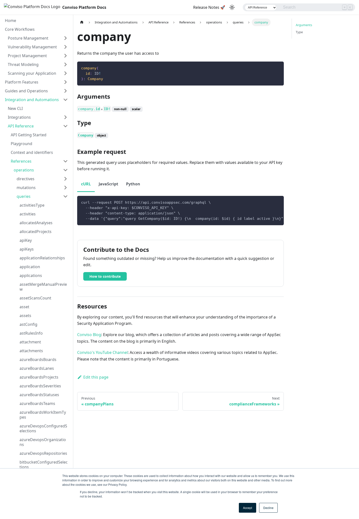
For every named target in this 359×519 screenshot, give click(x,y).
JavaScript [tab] (108, 184)
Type (299, 32)
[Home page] (81, 22)
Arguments (304, 25)
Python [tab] (133, 184)
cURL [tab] (86, 184)
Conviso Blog (89, 334)
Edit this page (95, 377)
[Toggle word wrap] (269, 202)
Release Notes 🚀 (209, 7)
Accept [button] (247, 508)
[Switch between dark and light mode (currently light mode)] (232, 7)
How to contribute (105, 276)
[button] (38, 38)
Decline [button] (268, 508)
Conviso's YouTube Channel (102, 352)
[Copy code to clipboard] (278, 68)
